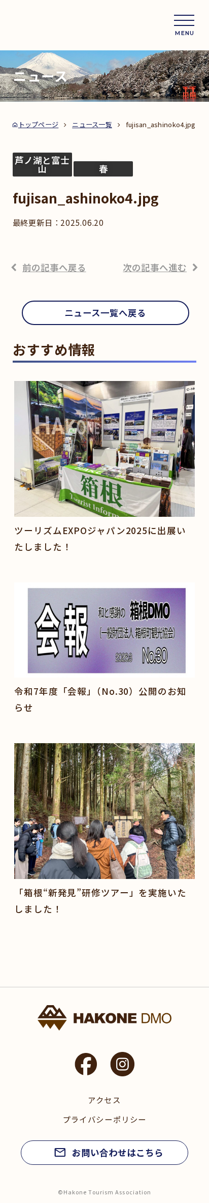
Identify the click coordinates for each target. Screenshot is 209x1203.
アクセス (104, 1099)
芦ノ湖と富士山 (42, 164)
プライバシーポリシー (104, 1119)
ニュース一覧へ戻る (105, 312)
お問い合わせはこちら (117, 1152)
